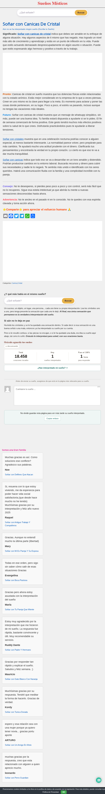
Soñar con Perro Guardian (16, 778)
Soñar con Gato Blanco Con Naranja (21, 679)
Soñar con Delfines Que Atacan (19, 474)
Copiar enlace (52, 418)
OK (63, 792)
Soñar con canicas (13, 159)
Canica (14, 283)
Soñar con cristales (13, 139)
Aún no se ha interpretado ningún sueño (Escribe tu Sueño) (28, 29)
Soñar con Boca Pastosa (16, 580)
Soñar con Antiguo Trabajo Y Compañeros (17, 524)
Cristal (20, 283)
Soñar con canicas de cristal (34, 34)
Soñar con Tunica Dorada (16, 712)
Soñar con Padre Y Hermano (18, 650)
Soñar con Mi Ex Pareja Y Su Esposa (21, 551)
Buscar (81, 12)
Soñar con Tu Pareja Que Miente (19, 609)
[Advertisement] (52, 72)
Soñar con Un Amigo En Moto (18, 745)
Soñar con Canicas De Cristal (31, 24)
